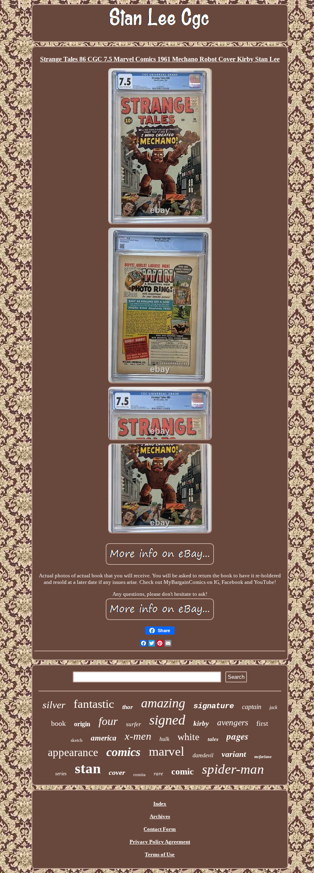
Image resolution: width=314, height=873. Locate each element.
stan (88, 768)
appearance (73, 752)
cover (117, 772)
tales (213, 739)
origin (82, 723)
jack (273, 707)
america (104, 738)
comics (123, 752)
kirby (201, 723)
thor (127, 707)
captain (251, 706)
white (188, 737)
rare (158, 773)
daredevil (203, 755)
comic (182, 771)
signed (167, 719)
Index (159, 804)
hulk (164, 739)
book (58, 723)
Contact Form (160, 829)
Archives (160, 816)
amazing (163, 703)
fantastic (94, 703)
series (61, 773)
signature (213, 706)
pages (238, 736)
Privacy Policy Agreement (160, 842)
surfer (133, 724)
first (262, 723)
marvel (166, 751)
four (108, 721)
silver (54, 704)
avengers (232, 722)
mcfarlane (262, 756)
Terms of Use (160, 854)
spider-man (233, 769)
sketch (77, 740)
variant (234, 754)
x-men (138, 736)
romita (139, 774)
